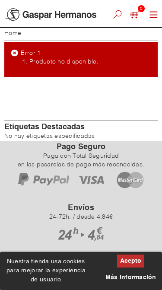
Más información (130, 277)
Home (12, 33)
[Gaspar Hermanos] (51, 14)
